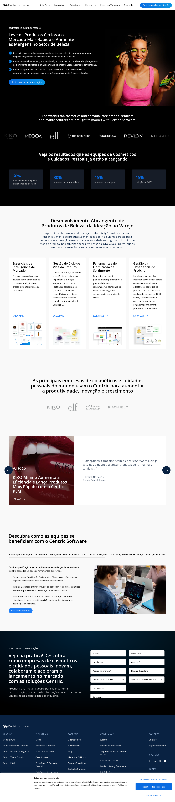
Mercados (59, 5)
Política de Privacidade (110, 745)
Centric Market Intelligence (16, 751)
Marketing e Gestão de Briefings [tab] (127, 554)
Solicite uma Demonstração (156, 5)
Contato (153, 739)
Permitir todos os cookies (153, 787)
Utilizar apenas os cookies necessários (153, 780)
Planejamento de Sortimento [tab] (64, 554)
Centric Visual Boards (13, 757)
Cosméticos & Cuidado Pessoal (46, 765)
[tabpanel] (87, 587)
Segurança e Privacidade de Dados (113, 753)
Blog (70, 751)
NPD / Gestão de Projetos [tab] (95, 554)
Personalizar (152, 795)
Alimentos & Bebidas (45, 745)
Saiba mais (18, 315)
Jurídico (103, 739)
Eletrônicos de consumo (46, 772)
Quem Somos (74, 739)
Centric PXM (9, 763)
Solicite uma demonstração (27, 82)
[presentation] (87, 555)
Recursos (89, 5)
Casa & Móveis (42, 757)
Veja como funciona (20, 610)
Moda (38, 739)
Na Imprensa (74, 745)
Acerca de (128, 5)
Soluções (44, 5)
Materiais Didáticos (77, 757)
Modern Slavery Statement (113, 766)
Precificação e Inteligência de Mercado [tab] (28, 554)
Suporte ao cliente (157, 745)
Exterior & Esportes (44, 751)
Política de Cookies (109, 760)
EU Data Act (106, 772)
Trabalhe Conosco (77, 769)
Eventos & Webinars (110, 5)
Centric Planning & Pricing (15, 745)
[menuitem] (17, 740)
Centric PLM (9, 739)
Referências (75, 5)
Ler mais (17, 499)
